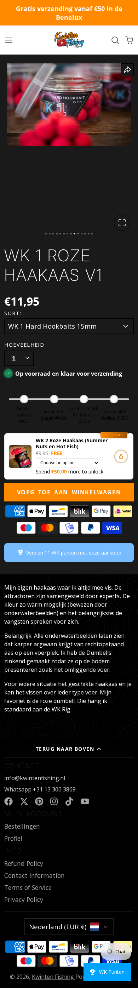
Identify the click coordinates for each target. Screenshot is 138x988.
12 (85, 233)
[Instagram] (54, 801)
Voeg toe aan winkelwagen (69, 492)
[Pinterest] (39, 801)
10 (78, 233)
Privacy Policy (23, 899)
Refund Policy (23, 863)
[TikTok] (69, 801)
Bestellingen (22, 826)
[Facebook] (8, 801)
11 (81, 233)
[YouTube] (85, 801)
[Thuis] (69, 40)
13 (89, 233)
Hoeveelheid (24, 344)
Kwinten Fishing (53, 977)
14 (92, 233)
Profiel (13, 838)
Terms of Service (28, 887)
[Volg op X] (24, 801)
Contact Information (34, 875)
